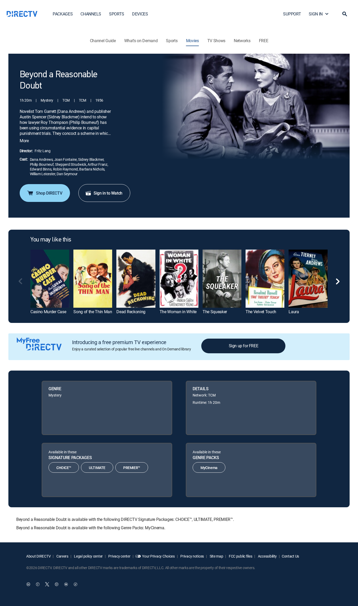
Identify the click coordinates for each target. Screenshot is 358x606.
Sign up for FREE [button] (243, 346)
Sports (171, 40)
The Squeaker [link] (215, 312)
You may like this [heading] (50, 240)
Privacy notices (192, 556)
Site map (216, 556)
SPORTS (116, 14)
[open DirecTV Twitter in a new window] (47, 584)
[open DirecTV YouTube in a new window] (66, 584)
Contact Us (290, 556)
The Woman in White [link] (178, 312)
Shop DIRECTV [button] (49, 193)
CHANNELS (90, 14)
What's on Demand (141, 40)
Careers (62, 556)
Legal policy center (88, 556)
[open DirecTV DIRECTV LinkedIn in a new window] (28, 584)
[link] (49, 278)
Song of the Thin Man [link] (92, 312)
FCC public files (240, 556)
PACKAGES (63, 14)
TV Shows (216, 40)
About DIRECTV (38, 556)
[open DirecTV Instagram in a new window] (57, 584)
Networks (242, 40)
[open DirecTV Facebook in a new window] (38, 584)
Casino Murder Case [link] (48, 312)
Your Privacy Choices (158, 556)
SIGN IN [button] (316, 14)
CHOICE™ (63, 467)
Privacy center (119, 556)
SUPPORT (292, 14)
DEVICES (140, 14)
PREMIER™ (131, 467)
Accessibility (267, 556)
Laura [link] (294, 312)
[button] (345, 14)
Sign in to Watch (108, 193)
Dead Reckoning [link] (130, 312)
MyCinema (209, 467)
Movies (192, 40)
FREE (263, 40)
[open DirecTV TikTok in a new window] (75, 584)
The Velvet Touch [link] (261, 312)
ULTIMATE (97, 467)
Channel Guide (103, 40)
